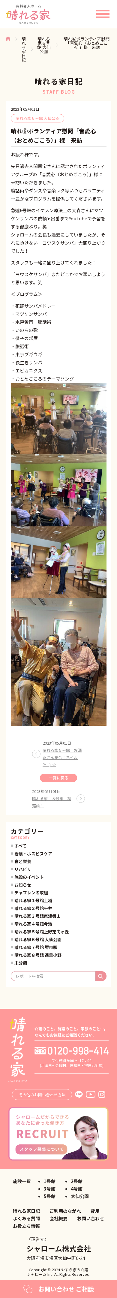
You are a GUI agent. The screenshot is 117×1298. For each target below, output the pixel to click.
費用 (95, 1211)
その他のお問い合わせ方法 (42, 1095)
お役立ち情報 (26, 1226)
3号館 (50, 1188)
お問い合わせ (90, 1218)
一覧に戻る (58, 778)
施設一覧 (22, 1181)
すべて (20, 846)
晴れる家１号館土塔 (33, 900)
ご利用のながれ (65, 1211)
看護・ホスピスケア (33, 854)
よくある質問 (26, 1218)
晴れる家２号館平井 (33, 908)
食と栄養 (22, 861)
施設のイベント (29, 877)
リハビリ (22, 869)
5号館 (50, 1196)
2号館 (76, 1181)
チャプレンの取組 (31, 893)
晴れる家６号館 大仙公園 (44, 45)
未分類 (20, 963)
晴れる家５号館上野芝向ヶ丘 (41, 932)
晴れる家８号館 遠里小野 (38, 955)
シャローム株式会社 (58, 1248)
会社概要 (59, 1218)
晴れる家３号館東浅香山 (37, 916)
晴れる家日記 (24, 49)
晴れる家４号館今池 (33, 924)
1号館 (50, 1181)
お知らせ (22, 885)
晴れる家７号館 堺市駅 (35, 947)
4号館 (76, 1188)
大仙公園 (80, 1196)
